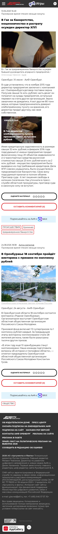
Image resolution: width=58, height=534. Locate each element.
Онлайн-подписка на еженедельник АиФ (26, 426)
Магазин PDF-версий (38, 430)
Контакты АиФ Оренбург (16, 434)
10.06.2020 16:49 (8, 11)
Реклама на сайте (43, 434)
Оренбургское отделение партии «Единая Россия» (26, 303)
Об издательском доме (16, 422)
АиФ (24, 75)
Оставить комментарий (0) (29, 206)
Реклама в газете (12, 437)
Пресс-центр (39, 422)
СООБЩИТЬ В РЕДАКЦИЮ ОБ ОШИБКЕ (22, 447)
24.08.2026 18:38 (9, 245)
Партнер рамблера (25, 521)
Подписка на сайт (13, 430)
